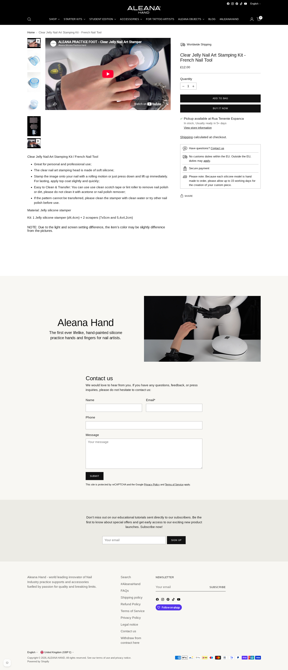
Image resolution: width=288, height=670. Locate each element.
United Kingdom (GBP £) (57, 652)
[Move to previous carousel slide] (250, 264)
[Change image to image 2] (34, 60)
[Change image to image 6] (34, 143)
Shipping (186, 137)
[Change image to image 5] (34, 126)
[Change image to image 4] (34, 104)
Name (90, 400)
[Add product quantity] (193, 86)
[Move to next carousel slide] (258, 264)
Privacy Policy (152, 484)
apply (207, 160)
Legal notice (129, 624)
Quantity (186, 79)
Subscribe (218, 587)
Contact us (217, 148)
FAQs (125, 590)
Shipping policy (131, 597)
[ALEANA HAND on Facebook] (228, 3)
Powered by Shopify (38, 661)
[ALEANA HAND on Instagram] (232, 3)
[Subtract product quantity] (183, 86)
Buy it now (220, 108)
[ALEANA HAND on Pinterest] (236, 3)
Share (188, 196)
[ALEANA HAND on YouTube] (245, 3)
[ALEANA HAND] (144, 10)
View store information (198, 128)
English (254, 3)
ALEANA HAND (56, 657)
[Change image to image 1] (34, 43)
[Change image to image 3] (34, 82)
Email (150, 400)
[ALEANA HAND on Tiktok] (241, 3)
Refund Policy (131, 604)
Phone (90, 417)
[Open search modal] (29, 19)
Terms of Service (174, 484)
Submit (94, 476)
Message (92, 435)
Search (126, 577)
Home (31, 32)
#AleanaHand (130, 584)
